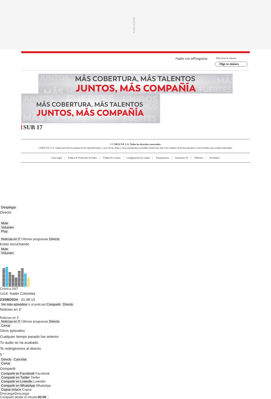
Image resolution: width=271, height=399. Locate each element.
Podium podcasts (126, 179)
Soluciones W (181, 157)
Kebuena (205, 173)
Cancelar (20, 359)
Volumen (7, 227)
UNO (116, 173)
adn (192, 167)
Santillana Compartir (147, 167)
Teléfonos (198, 157)
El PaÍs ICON (143, 179)
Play (4, 231)
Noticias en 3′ (10, 239)
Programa (200, 58)
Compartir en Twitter (15, 377)
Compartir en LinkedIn (16, 381)
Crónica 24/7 (9, 288)
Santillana (125, 167)
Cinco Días (143, 173)
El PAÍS (89, 167)
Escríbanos (214, 157)
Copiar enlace (11, 389)
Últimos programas (34, 239)
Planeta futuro (189, 173)
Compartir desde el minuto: (23, 397)
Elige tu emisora (229, 64)
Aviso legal (56, 157)
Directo (54, 239)
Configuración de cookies (138, 157)
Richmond (87, 179)
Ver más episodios (14, 304)
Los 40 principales (106, 167)
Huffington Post (95, 173)
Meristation (197, 179)
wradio (128, 173)
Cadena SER (166, 167)
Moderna (107, 179)
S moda (160, 179)
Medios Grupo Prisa (55, 180)
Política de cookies (112, 157)
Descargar (7, 393)
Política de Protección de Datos (82, 157)
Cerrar (5, 325)
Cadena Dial (158, 173)
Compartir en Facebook (17, 373)
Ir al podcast (36, 304)
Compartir (54, 304)
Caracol (207, 167)
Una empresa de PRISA (55, 171)
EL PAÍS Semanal (172, 173)
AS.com (179, 167)
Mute (4, 223)
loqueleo (177, 179)
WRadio (135, 62)
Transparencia (162, 157)
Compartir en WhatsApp (18, 385)
